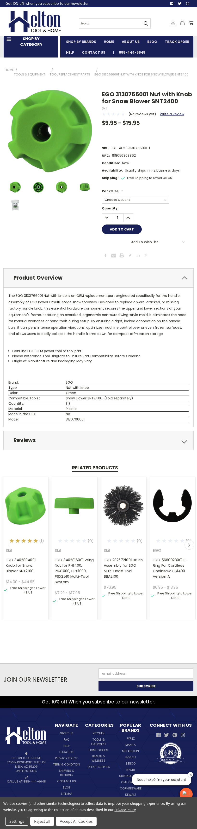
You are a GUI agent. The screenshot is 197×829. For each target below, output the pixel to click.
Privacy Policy (66, 758)
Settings (16, 821)
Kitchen (99, 733)
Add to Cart (123, 509)
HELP (70, 52)
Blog (66, 787)
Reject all (42, 821)
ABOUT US (131, 41)
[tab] (98, 278)
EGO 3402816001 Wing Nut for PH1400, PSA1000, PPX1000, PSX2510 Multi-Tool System (74, 570)
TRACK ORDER (177, 41)
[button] (186, 794)
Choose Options (25, 509)
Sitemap (66, 794)
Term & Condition (66, 764)
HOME (109, 41)
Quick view (25, 501)
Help (66, 746)
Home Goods (98, 750)
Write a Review (172, 114)
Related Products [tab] (95, 468)
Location (66, 752)
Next (189, 545)
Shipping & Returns (66, 773)
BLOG (152, 41)
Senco (130, 763)
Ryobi (130, 770)
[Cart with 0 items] (191, 22)
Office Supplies (98, 767)
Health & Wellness (98, 758)
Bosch (130, 757)
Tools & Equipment (98, 741)
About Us (66, 733)
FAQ (66, 739)
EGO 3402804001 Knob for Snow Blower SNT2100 (21, 565)
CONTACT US (93, 52)
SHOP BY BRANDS (81, 41)
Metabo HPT (130, 751)
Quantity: (110, 208)
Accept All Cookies (76, 821)
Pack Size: (112, 191)
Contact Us (66, 781)
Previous (9, 545)
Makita (130, 745)
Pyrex (131, 739)
